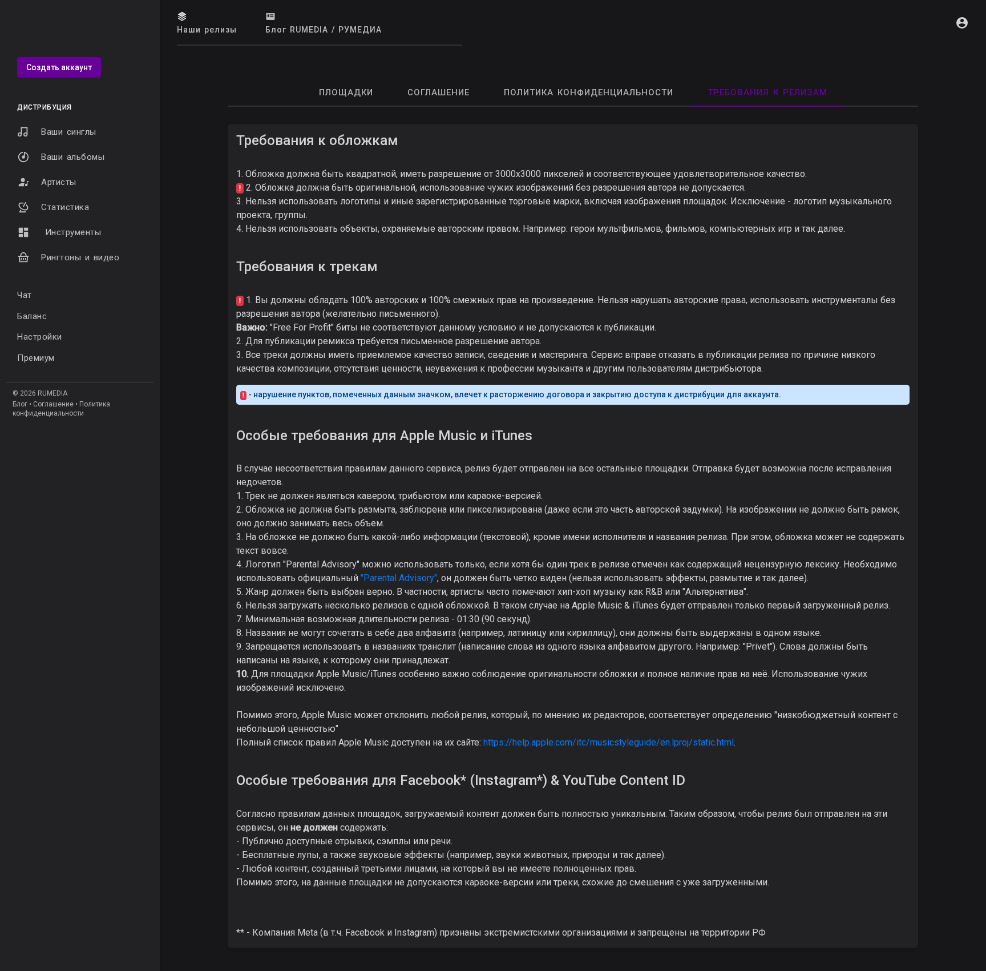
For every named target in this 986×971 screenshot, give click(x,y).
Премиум (36, 358)
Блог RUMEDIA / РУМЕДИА (323, 29)
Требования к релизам (767, 92)
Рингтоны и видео (80, 257)
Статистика (65, 207)
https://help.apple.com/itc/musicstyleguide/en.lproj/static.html (608, 742)
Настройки (39, 337)
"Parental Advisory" (399, 578)
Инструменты (71, 232)
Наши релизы (207, 29)
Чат (24, 295)
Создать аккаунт (59, 67)
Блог (20, 404)
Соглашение (53, 404)
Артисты (58, 182)
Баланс (32, 316)
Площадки (346, 92)
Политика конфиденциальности (588, 92)
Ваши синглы (68, 132)
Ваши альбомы (72, 157)
